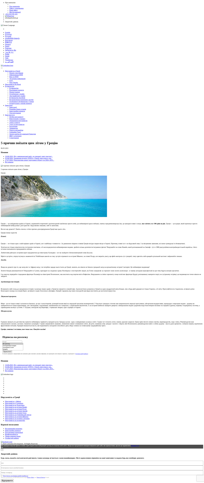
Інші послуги (10, 115)
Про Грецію (13, 82)
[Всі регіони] (13, 344)
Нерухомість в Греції (12, 71)
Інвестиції (8, 105)
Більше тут (135, 446)
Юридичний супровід (17, 119)
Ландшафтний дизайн (17, 96)
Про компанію (14, 6)
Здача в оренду (14, 122)
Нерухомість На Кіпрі (13, 84)
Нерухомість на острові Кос (15, 420)
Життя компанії (15, 12)
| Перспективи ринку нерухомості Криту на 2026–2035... (29, 160)
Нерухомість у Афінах (13, 401)
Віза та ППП (13, 77)
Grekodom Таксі (15, 132)
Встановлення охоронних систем (21, 100)
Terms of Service (41, 477)
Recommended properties (13, 429)
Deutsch (8, 44)
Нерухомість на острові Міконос (16, 417)
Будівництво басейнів (17, 98)
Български (9, 40)
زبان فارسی (9, 52)
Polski (7, 54)
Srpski (7, 56)
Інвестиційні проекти (17, 111)
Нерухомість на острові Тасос (16, 413)
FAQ (11, 80)
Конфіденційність (11, 434)
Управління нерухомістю (18, 121)
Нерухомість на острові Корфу (16, 407)
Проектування (14, 92)
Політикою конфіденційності (81, 353)
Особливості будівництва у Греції (21, 101)
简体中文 (8, 42)
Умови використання (12, 436)
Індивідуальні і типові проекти (20, 103)
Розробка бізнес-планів (17, 109)
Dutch (7, 46)
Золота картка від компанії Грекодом (22, 134)
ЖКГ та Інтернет (15, 136)
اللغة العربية (9, 62)
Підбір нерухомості (16, 117)
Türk (6, 58)
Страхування (14, 138)
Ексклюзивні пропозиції (14, 432)
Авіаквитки (13, 128)
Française (8, 48)
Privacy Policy (30, 477)
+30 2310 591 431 (11, 14)
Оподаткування (15, 113)
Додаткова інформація (17, 79)
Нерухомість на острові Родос (16, 409)
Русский (8, 36)
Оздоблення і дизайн (16, 94)
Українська (9, 60)
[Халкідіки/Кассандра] (13, 346)
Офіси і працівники (16, 8)
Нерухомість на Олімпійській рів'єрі (18, 415)
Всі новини (9, 162)
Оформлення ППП (16, 75)
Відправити (7, 480)
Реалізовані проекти (16, 90)
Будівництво (9, 86)
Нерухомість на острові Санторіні (17, 418)
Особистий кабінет (12, 438)
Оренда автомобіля (16, 130)
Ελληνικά (8, 34)
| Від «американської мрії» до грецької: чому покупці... (29, 156)
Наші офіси (13, 10)
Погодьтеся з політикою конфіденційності (15, 476)
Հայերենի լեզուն (12, 38)
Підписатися (7, 351)
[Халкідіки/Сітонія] (13, 347)
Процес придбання (16, 73)
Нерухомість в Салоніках (14, 403)
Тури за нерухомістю (16, 124)
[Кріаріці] (13, 349)
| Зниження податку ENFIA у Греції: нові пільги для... (28, 158)
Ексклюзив (13, 126)
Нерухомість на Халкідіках (15, 405)
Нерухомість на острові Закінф (16, 411)
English (7, 32)
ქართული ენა (10, 50)
